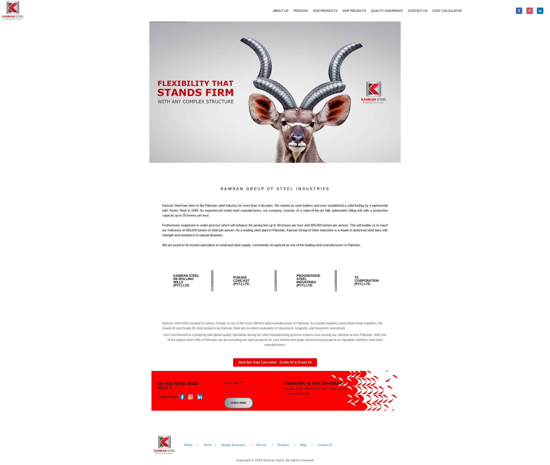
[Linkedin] (540, 11)
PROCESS (300, 10)
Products (283, 445)
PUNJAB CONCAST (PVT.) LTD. (241, 281)
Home (188, 445)
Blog (303, 445)
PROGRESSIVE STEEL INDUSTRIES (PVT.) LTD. (308, 280)
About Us (280, 10)
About (207, 445)
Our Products (325, 10)
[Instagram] (529, 11)
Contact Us (417, 10)
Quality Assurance (387, 10)
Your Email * (233, 382)
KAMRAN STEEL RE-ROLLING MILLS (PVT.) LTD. (186, 280)
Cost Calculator (447, 10)
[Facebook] (519, 11)
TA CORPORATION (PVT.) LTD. (366, 281)
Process (262, 445)
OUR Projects (354, 10)
